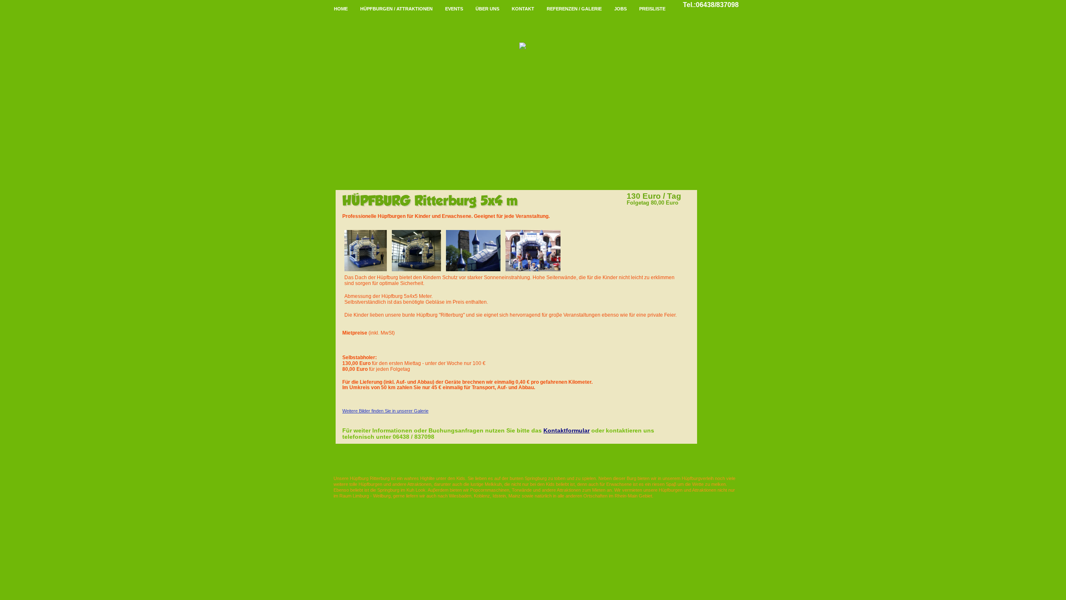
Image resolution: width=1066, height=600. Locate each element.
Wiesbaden (460, 495)
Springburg (536, 478)
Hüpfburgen (370, 484)
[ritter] (365, 232)
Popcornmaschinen (489, 490)
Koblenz (482, 495)
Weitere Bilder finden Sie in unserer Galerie (385, 410)
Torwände (522, 490)
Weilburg (382, 495)
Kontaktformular (566, 430)
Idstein (499, 495)
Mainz (514, 495)
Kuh (410, 490)
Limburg (361, 495)
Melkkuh (493, 484)
